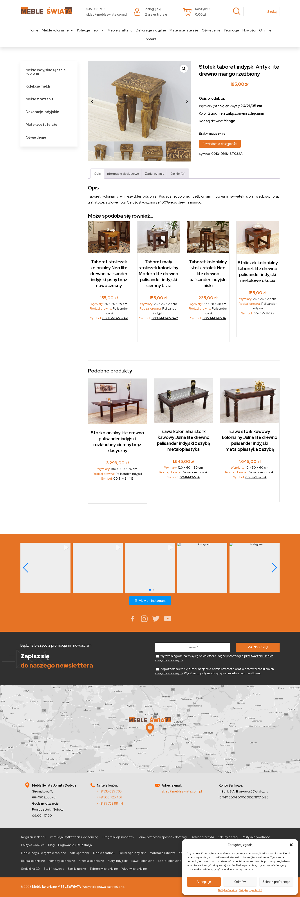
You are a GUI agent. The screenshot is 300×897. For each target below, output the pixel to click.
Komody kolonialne (62, 861)
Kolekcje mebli (88, 30)
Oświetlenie (211, 30)
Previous (92, 101)
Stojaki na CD (30, 869)
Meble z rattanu (120, 30)
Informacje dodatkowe (123, 173)
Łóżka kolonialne (169, 861)
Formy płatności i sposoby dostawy (162, 837)
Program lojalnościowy (118, 837)
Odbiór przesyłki (202, 837)
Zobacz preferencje (276, 882)
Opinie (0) (177, 173)
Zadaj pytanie (154, 173)
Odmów (240, 882)
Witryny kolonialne (134, 869)
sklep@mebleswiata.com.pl (106, 14)
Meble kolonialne (55, 30)
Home (33, 30)
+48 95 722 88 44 (110, 803)
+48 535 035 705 (109, 791)
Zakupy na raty (227, 837)
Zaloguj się (153, 9)
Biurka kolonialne (33, 861)
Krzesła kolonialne (91, 861)
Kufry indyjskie (118, 861)
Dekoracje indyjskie (151, 30)
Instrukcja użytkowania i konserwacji (74, 837)
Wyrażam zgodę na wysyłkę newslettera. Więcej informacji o (214, 658)
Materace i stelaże (184, 30)
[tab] (97, 173)
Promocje (231, 30)
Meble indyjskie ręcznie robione (46, 72)
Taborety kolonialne (104, 869)
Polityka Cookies (227, 890)
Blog (51, 845)
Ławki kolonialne (142, 861)
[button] (291, 845)
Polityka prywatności (250, 890)
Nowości (249, 30)
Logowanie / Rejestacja (75, 845)
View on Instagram (152, 600)
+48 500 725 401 (109, 797)
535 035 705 (95, 9)
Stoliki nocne (77, 869)
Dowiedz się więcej (257, 327)
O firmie (265, 30)
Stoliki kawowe (53, 869)
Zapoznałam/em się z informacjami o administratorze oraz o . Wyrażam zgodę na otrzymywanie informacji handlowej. (214, 671)
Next (187, 101)
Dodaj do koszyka (109, 332)
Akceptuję (204, 882)
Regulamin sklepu (33, 837)
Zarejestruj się (156, 14)
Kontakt (150, 39)
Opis (97, 173)
